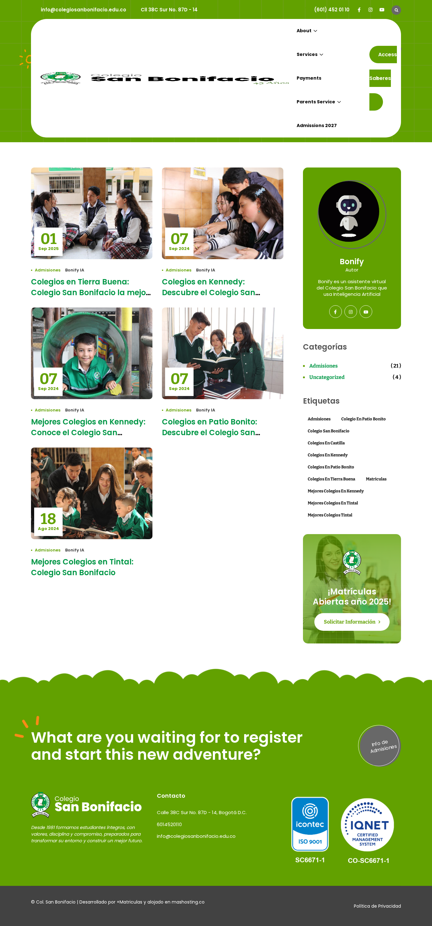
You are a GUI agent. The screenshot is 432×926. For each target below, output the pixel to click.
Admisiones (47, 270)
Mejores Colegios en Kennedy (336, 491)
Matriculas (376, 479)
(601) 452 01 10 (331, 9)
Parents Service (316, 102)
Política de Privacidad (377, 906)
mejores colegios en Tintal (333, 503)
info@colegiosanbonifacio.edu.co (83, 9)
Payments (309, 78)
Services (307, 54)
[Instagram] (370, 9)
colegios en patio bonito (331, 467)
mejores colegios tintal (330, 515)
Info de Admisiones (384, 746)
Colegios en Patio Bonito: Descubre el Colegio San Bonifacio (209, 432)
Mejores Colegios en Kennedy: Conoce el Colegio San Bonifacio (88, 432)
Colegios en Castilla (326, 443)
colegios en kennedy (328, 455)
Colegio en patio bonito (363, 419)
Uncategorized (327, 377)
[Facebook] (359, 9)
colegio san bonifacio (328, 431)
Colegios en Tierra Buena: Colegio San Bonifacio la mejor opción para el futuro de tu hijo (91, 292)
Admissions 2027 (317, 125)
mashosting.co (188, 902)
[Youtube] (382, 9)
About (304, 30)
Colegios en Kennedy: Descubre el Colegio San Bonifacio (208, 292)
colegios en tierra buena (331, 479)
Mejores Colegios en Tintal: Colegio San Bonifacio (82, 567)
